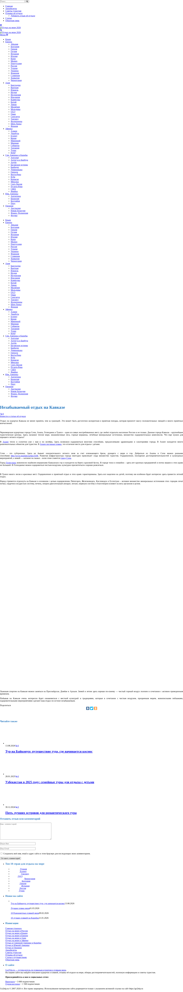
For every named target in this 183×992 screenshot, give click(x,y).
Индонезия (16, 95)
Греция (14, 49)
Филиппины (16, 121)
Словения (15, 75)
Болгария (15, 46)
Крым (8, 39)
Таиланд (14, 119)
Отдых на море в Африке (16, 940)
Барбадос (15, 167)
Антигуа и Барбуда (19, 160)
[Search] (1, 30)
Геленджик (11, 463)
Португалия (16, 63)
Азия (7, 83)
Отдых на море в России (16, 931)
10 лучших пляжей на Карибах (25, 918)
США (13, 189)
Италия (14, 56)
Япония (14, 126)
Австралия (15, 208)
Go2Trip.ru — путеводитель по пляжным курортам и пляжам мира (35, 970)
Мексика (15, 182)
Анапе (6, 442)
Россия (14, 66)
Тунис (13, 150)
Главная (9, 6)
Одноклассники (12, 984)
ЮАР (13, 153)
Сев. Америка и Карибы (16, 155)
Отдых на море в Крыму (16, 933)
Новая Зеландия (18, 211)
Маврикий (15, 141)
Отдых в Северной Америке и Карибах (23, 943)
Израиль (14, 90)
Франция (15, 73)
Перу (13, 203)
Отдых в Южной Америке (17, 945)
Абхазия (14, 44)
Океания (9, 206)
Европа (8, 42)
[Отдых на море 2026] (10, 27)
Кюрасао (15, 179)
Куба (13, 177)
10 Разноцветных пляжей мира (25, 913)
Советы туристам (13, 11)
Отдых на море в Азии (15, 938)
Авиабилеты (11, 8)
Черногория (16, 80)
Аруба (13, 162)
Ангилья (15, 157)
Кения (13, 138)
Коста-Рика (16, 174)
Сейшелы (15, 145)
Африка (8, 128)
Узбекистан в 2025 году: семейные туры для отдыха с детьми (49, 782)
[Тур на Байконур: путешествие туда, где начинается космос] (19, 743)
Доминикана (16, 170)
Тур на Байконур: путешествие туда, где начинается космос (49, 751)
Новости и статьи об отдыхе (13, 416)
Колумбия (15, 201)
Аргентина (16, 196)
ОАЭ (13, 112)
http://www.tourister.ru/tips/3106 (24, 456)
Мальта (14, 61)
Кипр (13, 59)
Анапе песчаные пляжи (50, 444)
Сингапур (15, 116)
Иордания (15, 97)
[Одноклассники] (95, 708)
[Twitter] (91, 708)
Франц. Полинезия (19, 213)
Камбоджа (15, 100)
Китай (13, 102)
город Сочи (66, 458)
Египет (14, 136)
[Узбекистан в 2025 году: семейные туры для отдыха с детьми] (19, 774)
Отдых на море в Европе (16, 935)
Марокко (15, 143)
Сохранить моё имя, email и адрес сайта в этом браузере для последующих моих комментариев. (46, 853)
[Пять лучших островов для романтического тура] (19, 805)
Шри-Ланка (16, 124)
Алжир (14, 131)
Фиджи (14, 215)
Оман (13, 114)
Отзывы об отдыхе (14, 13)
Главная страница (13, 928)
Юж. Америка (11, 194)
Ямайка (14, 191)
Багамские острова (19, 165)
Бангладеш (15, 85)
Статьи (8, 18)
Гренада (14, 172)
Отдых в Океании (13, 948)
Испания (15, 54)
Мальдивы (15, 109)
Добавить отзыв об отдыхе (23, 16)
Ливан (14, 104)
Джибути (15, 133)
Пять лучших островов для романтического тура (41, 813)
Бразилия (15, 198)
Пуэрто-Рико (17, 186)
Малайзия (15, 107)
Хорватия (15, 78)
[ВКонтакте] (87, 708)
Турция (14, 68)
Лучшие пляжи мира (20, 908)
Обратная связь (12, 20)
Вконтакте (10, 981)
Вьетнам (14, 87)
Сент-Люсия (16, 184)
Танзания (15, 148)
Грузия (14, 51)
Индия (14, 92)
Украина (14, 71)
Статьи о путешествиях (16, 957)
